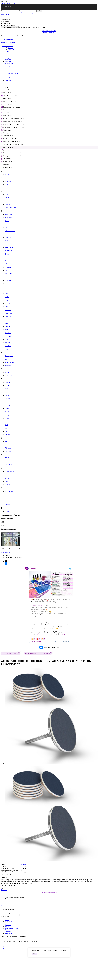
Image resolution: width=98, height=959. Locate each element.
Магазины (8, 59)
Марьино (11, 49)
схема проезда (5, 552)
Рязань (9, 51)
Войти (7, 920)
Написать (12, 42)
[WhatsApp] (8, 916)
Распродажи (10, 70)
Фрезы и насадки (13, 653)
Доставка (8, 61)
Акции (8, 66)
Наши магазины (7, 46)
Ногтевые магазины (11, 928)
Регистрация (5, 14)
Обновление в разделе (8, 3)
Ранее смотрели (7, 906)
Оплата (7, 926)
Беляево (10, 48)
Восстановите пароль (28, 13)
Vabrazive (23, 864)
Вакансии (8, 931)
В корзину (4, 890)
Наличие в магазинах (50, 892)
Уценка (8, 77)
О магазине (8, 933)
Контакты (8, 80)
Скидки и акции (10, 63)
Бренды (7, 58)
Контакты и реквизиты (12, 930)
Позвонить (4, 42)
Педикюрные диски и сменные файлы (38, 653)
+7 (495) (7, 39)
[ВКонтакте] (1, 916)
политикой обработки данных (52, 951)
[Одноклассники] (4, 916)
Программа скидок (12, 73)
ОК (34, 954)
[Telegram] (6, 916)
